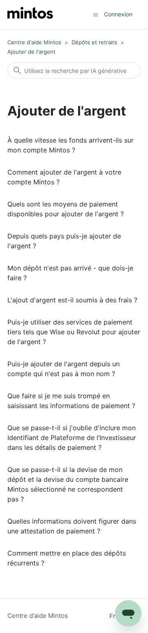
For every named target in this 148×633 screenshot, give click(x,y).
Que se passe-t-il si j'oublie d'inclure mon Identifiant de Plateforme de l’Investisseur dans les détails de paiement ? (71, 437)
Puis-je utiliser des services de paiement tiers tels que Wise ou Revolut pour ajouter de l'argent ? (73, 332)
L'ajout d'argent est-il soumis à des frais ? (72, 300)
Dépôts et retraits (94, 42)
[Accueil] (30, 14)
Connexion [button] (118, 14)
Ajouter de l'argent (31, 51)
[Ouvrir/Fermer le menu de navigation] (95, 14)
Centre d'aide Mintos (34, 42)
